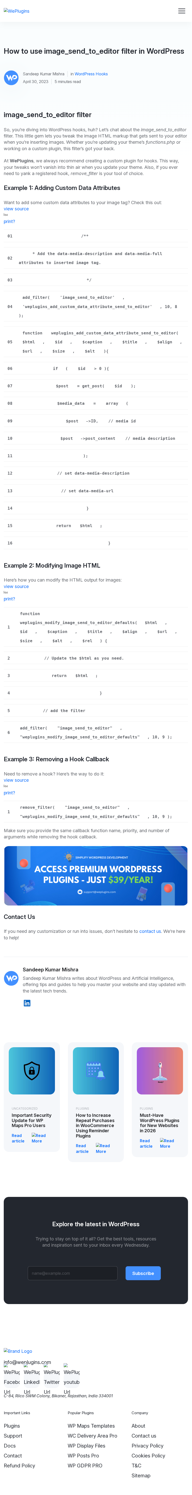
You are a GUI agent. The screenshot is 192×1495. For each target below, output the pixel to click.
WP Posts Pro (83, 1456)
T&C (136, 1466)
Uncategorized (25, 1108)
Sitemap (141, 1476)
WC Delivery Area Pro (92, 1436)
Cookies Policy (148, 1456)
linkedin (27, 1003)
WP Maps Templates (91, 1426)
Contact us (144, 1436)
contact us (150, 931)
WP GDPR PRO (85, 1466)
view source (16, 208)
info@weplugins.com (27, 1362)
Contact (13, 1456)
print (8, 221)
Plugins (82, 1108)
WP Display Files (86, 1446)
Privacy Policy (148, 1446)
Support (13, 1436)
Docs (10, 1446)
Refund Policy (19, 1466)
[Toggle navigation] (181, 11)
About (138, 1426)
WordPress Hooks (91, 73)
